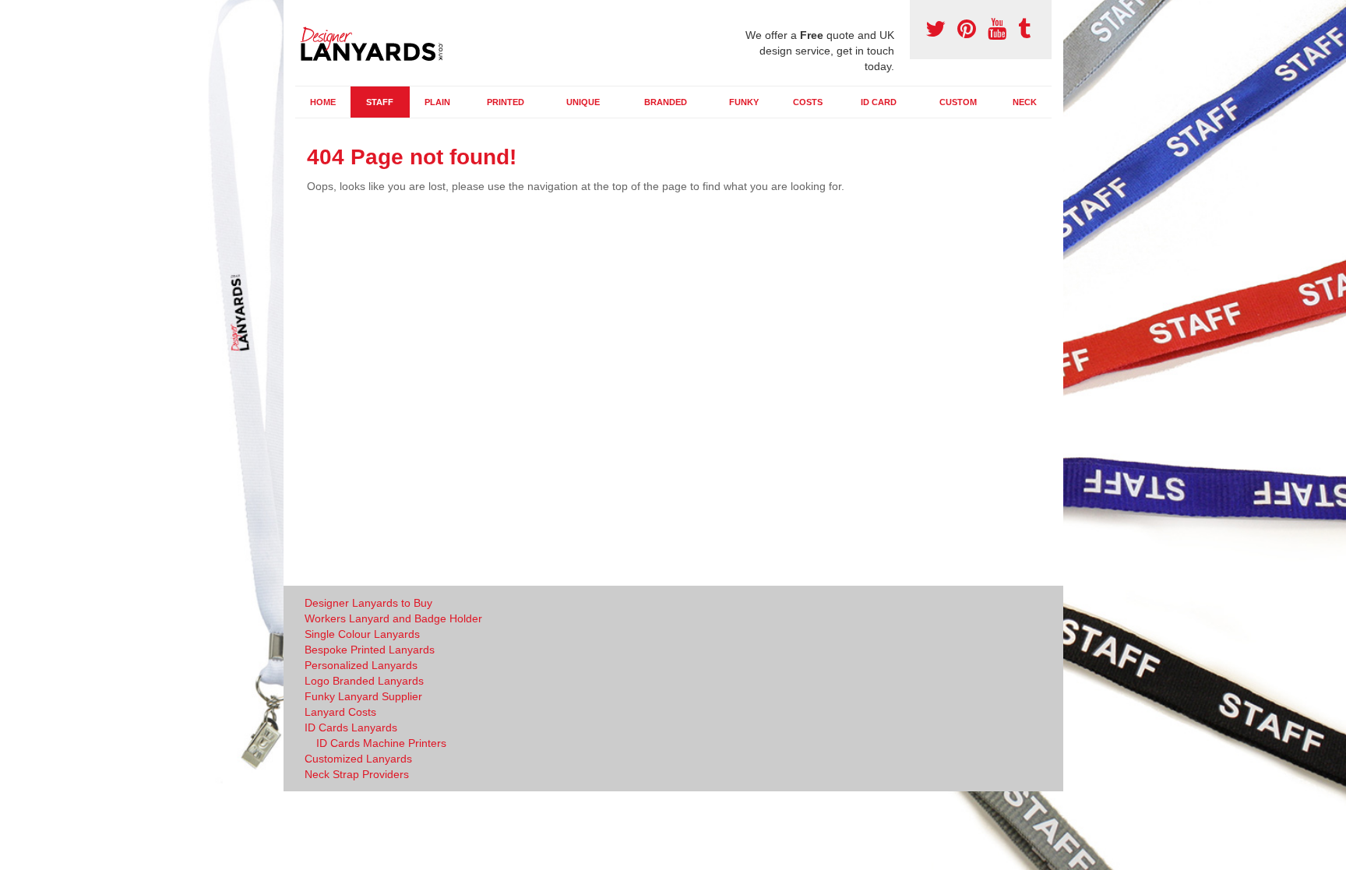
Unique (583, 102)
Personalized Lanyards (361, 665)
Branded (665, 102)
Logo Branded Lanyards (364, 681)
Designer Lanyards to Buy (368, 603)
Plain (437, 102)
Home (323, 102)
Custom (958, 102)
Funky (744, 102)
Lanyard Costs (340, 712)
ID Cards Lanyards (351, 727)
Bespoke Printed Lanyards (370, 649)
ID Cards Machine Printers (381, 743)
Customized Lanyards (358, 758)
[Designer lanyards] (377, 41)
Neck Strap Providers (357, 774)
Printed (505, 102)
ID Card (879, 102)
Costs (808, 102)
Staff (379, 102)
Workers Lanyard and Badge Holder (393, 618)
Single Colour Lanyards (362, 634)
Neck (1025, 102)
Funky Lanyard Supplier (363, 696)
